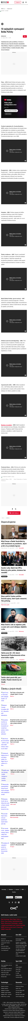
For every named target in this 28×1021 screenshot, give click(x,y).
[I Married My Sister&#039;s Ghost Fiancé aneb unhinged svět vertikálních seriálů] (5, 789)
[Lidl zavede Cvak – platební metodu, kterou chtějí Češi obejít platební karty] (5, 834)
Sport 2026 (19, 961)
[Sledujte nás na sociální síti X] (9, 902)
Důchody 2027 (19, 992)
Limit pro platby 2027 (20, 990)
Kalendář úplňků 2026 (5, 948)
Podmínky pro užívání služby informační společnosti (14, 1010)
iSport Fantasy (8, 921)
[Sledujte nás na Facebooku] (12, 902)
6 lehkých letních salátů (21, 956)
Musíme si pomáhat (6, 425)
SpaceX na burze (4, 986)
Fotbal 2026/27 (19, 967)
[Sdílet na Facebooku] (12, 509)
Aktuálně (3, 935)
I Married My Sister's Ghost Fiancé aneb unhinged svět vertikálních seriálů (18, 786)
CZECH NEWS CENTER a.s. (19, 1002)
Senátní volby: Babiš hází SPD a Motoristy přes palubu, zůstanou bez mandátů (13, 570)
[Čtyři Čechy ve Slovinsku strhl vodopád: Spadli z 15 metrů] (5, 697)
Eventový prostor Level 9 (10, 927)
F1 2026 (17, 973)
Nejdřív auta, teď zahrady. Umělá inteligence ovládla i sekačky (18, 771)
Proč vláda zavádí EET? (6, 970)
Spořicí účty (18, 988)
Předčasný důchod (19, 986)
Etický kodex (7, 1017)
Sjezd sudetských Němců (6, 968)
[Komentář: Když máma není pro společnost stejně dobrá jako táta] (5, 819)
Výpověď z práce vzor (5, 974)
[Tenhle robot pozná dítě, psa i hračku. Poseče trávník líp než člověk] (13, 668)
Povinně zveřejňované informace (17, 1017)
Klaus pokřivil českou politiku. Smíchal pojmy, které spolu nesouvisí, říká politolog (14, 598)
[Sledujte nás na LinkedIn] (19, 902)
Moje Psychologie (5, 919)
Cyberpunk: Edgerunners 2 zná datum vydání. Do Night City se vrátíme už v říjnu (17, 754)
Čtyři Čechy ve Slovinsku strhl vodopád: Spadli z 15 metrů (17, 693)
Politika (3, 961)
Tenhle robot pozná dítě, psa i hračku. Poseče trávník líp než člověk (11, 679)
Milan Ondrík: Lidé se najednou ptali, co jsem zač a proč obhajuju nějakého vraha (14, 626)
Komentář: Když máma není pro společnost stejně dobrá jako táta (18, 814)
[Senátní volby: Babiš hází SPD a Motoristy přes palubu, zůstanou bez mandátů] (14, 559)
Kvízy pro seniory (4, 946)
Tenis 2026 (18, 971)
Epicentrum (3, 938)
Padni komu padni (5, 972)
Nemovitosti (8, 923)
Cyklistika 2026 (19, 977)
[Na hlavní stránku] (5, 2)
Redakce (11, 889)
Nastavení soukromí (9, 1013)
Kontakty (4, 889)
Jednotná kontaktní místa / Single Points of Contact (14, 1015)
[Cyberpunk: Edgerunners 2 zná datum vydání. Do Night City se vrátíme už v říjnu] (5, 759)
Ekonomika (19, 982)
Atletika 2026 (18, 975)
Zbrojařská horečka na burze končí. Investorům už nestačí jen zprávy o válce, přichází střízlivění (18, 721)
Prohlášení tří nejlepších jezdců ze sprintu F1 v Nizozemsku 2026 (18, 843)
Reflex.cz (3, 8)
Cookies (22, 1012)
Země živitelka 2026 (20, 996)
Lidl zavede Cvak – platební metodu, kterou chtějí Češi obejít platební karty (18, 830)
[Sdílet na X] (15, 509)
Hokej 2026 (18, 969)
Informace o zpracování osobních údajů (11, 1012)
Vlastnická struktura (18, 1013)
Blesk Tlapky (13, 919)
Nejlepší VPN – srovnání (6, 994)
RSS (23, 889)
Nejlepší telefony (4, 988)
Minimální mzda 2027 (20, 994)
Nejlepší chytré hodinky (6, 992)
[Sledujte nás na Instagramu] (15, 902)
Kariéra (14, 892)
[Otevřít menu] (26, 2)
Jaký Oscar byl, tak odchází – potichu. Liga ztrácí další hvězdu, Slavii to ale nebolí (17, 740)
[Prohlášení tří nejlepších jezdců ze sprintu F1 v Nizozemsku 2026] (5, 848)
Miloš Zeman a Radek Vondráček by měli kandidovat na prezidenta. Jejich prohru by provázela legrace (14, 543)
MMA (17, 965)
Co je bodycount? (4, 950)
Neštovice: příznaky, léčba (6, 940)
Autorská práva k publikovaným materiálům (14, 1008)
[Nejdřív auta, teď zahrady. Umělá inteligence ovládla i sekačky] (6, 775)
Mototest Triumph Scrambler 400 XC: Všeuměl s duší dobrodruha (18, 706)
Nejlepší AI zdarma (5, 990)
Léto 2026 (18, 935)
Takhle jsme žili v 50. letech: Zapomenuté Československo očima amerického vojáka (13, 655)
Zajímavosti (9, 8)
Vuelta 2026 (8, 929)
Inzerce (17, 889)
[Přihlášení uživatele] (23, 2)
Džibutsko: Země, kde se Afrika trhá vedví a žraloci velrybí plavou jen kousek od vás (18, 800)
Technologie (4, 982)
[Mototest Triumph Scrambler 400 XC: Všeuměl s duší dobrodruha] (5, 710)
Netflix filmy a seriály (5, 996)
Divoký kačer (4, 976)
